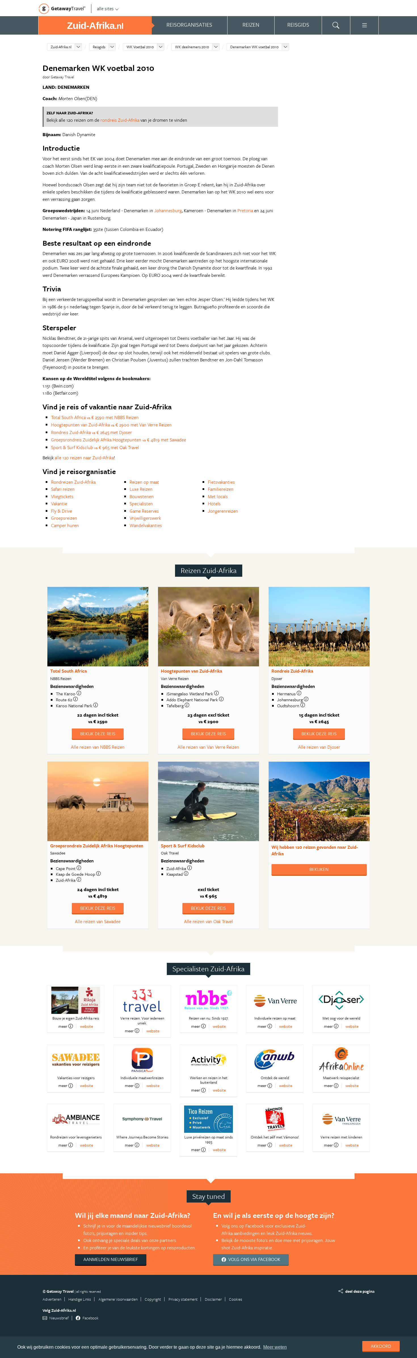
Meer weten (275, 1347)
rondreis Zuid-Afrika (119, 120)
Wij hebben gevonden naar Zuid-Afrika (314, 850)
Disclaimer (213, 1299)
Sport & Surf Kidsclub (183, 845)
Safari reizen (63, 489)
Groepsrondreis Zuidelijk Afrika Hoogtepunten (96, 845)
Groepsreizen (64, 518)
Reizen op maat (144, 482)
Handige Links (79, 1299)
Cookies (235, 1299)
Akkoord (381, 1346)
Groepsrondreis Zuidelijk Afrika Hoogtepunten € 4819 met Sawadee (118, 439)
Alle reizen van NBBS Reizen (98, 747)
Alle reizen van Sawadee (98, 921)
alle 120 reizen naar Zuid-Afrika (84, 457)
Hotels (214, 503)
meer (62, 1026)
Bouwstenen (142, 496)
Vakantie (59, 503)
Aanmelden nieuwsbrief (110, 1259)
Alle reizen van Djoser (319, 747)
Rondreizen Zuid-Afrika (73, 482)
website (86, 1026)
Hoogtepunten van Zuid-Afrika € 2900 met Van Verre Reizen (111, 424)
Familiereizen (220, 489)
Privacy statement (183, 1299)
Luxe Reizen (141, 489)
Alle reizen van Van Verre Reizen (208, 747)
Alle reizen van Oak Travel (208, 921)
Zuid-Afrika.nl (61, 47)
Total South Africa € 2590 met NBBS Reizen (95, 417)
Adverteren (52, 1299)
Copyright (153, 1299)
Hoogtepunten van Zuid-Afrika (191, 671)
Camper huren (65, 525)
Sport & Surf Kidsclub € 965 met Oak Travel (95, 447)
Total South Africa (68, 671)
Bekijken (318, 869)
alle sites (105, 8)
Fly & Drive (61, 511)
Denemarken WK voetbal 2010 (254, 47)
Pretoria (245, 210)
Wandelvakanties (146, 525)
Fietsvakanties (221, 482)
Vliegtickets (62, 496)
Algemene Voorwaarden (118, 1299)
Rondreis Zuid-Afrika (292, 671)
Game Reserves (144, 511)
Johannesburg (168, 210)
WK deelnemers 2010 (192, 47)
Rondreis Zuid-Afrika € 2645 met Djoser (91, 432)
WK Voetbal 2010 (140, 47)
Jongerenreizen (223, 511)
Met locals (218, 496)
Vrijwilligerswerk (145, 518)
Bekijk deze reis (97, 733)
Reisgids (99, 47)
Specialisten (141, 503)
